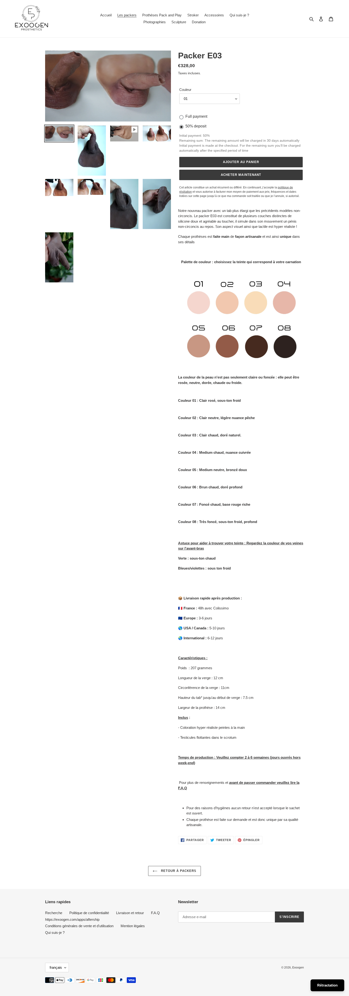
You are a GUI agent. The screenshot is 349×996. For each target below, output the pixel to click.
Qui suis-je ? (55, 933)
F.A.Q (155, 913)
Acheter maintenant (241, 175)
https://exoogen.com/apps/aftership (72, 919)
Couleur (185, 90)
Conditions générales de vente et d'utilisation (79, 926)
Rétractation (327, 985)
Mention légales (133, 926)
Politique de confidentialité (89, 913)
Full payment (196, 116)
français (56, 967)
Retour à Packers (178, 871)
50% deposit (195, 126)
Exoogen (298, 967)
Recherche (53, 913)
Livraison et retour (130, 913)
